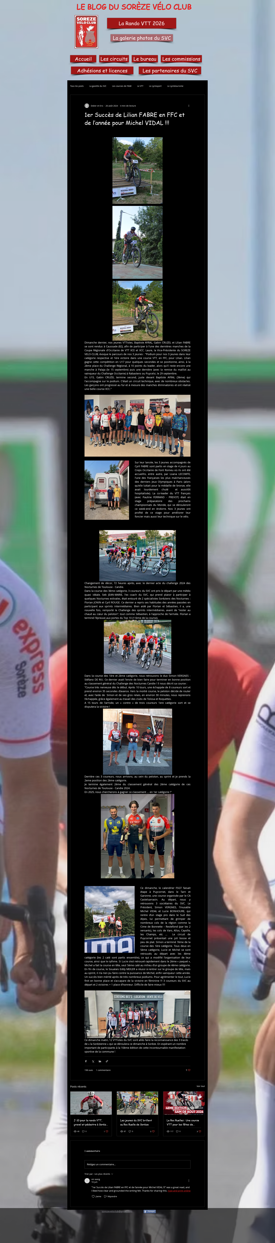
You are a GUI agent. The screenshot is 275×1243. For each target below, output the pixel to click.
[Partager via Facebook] (86, 1061)
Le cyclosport (155, 86)
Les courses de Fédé (121, 86)
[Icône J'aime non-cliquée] (93, 1196)
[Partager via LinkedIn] (100, 1061)
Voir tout (201, 1086)
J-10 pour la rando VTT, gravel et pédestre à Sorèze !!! (91, 1122)
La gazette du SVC (97, 86)
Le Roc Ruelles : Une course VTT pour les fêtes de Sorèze (183, 1122)
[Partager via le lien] (107, 1061)
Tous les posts (77, 86)
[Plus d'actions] (188, 105)
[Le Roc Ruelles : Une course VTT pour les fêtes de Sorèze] (184, 1103)
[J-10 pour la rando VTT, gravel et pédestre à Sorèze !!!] (91, 1103)
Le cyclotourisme (175, 86)
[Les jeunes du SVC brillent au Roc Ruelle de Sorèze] (137, 1103)
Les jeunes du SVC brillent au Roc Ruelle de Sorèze (136, 1122)
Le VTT (140, 86)
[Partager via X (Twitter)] (93, 1061)
